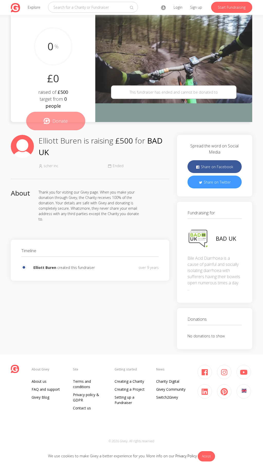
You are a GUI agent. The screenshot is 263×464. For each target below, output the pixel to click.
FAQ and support (46, 389)
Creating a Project (130, 389)
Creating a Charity (129, 381)
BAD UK (226, 238)
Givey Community (170, 389)
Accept (206, 456)
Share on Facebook (216, 166)
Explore (34, 7)
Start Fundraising (232, 7)
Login (178, 7)
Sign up (196, 7)
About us (39, 381)
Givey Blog (40, 397)
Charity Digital (167, 381)
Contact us (82, 408)
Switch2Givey (167, 397)
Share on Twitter (217, 182)
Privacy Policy (186, 455)
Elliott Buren (44, 267)
